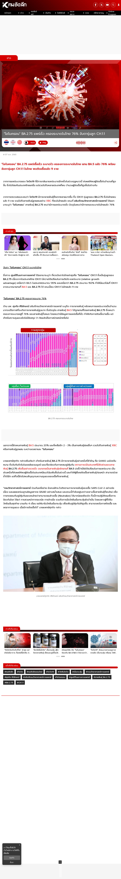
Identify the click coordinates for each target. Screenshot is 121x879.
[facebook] (95, 5)
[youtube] (107, 5)
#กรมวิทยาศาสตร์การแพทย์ (97, 671)
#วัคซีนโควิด (63, 671)
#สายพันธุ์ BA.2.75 (102, 677)
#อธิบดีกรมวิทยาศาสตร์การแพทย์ (37, 677)
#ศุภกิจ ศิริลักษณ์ (11, 677)
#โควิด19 (50, 671)
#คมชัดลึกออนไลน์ (34, 671)
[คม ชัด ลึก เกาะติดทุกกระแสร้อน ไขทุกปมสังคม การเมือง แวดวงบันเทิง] (60, 5)
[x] (101, 5)
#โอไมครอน (60, 677)
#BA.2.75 (8, 682)
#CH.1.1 (20, 682)
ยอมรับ (11, 858)
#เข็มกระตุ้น (77, 671)
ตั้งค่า (12, 862)
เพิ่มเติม (6, 853)
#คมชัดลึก (8, 671)
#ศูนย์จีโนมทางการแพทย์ (79, 677)
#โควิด (20, 671)
